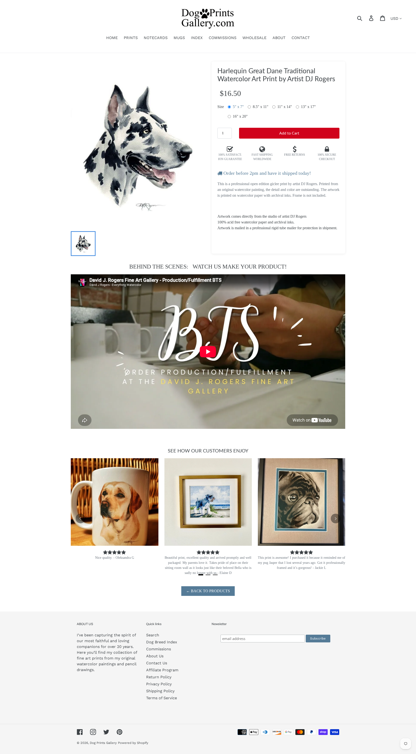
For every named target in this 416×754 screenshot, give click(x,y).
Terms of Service (161, 698)
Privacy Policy (159, 684)
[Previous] (80, 518)
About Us (154, 656)
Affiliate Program (162, 670)
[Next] (335, 518)
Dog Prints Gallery (103, 743)
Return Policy (158, 677)
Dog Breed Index (161, 642)
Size (220, 107)
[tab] (200, 574)
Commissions (158, 649)
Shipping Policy (160, 691)
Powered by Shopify (133, 743)
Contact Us (156, 663)
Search (152, 635)
